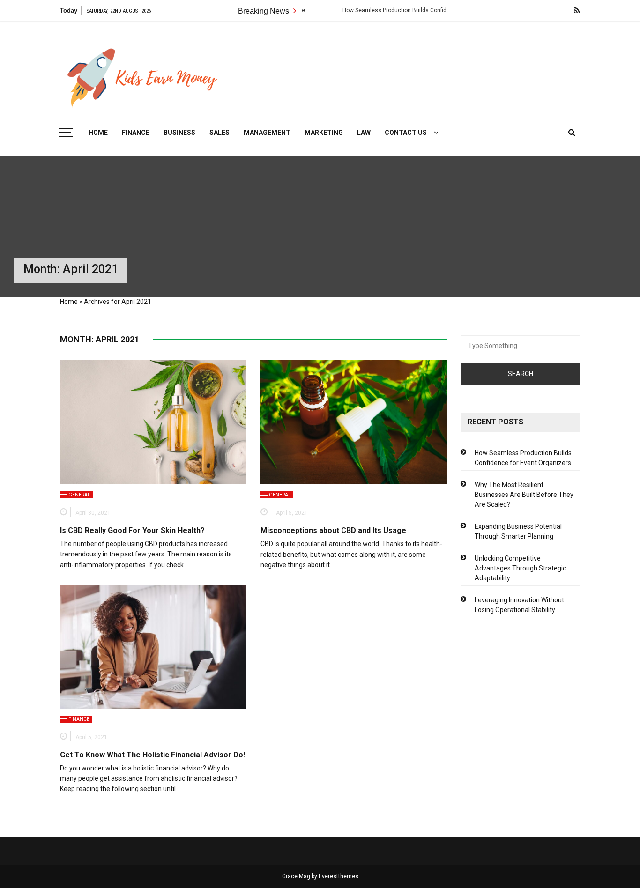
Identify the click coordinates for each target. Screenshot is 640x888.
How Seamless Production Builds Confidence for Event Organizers (404, 10)
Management (267, 132)
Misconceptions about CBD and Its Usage (333, 530)
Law (364, 132)
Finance (135, 132)
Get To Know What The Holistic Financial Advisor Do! (152, 754)
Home (98, 132)
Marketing (324, 132)
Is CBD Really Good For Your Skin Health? (132, 530)
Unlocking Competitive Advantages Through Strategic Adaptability (520, 568)
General (79, 494)
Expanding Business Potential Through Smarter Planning (518, 531)
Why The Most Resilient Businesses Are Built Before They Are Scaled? (524, 494)
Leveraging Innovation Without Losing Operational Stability (519, 605)
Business (179, 132)
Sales (219, 132)
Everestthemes (338, 876)
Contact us (406, 132)
